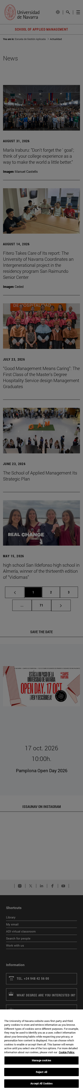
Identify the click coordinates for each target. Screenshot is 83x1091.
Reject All (41, 1072)
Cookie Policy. (67, 1052)
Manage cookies (41, 1060)
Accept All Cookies (41, 1083)
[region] (41, 1050)
